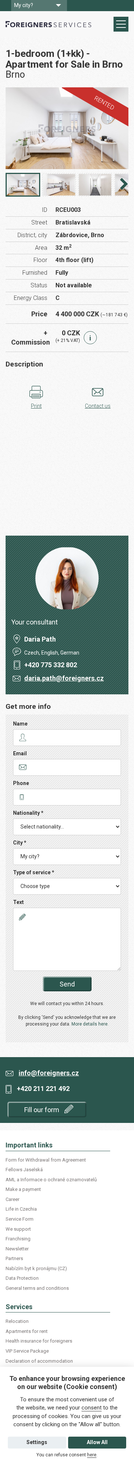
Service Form (20, 1219)
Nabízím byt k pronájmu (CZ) (36, 1268)
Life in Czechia (21, 1209)
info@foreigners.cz (49, 1073)
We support (18, 1229)
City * (19, 843)
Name (20, 724)
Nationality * (28, 813)
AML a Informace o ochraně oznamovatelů (51, 1179)
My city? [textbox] (23, 5)
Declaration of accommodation (39, 1361)
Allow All (97, 1442)
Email (20, 753)
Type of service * (33, 872)
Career (12, 1199)
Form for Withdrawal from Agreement (46, 1160)
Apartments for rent (27, 1331)
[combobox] (39, 5)
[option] (67, 128)
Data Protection (22, 1278)
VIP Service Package (27, 1351)
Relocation (17, 1321)
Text (18, 902)
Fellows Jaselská (24, 1169)
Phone (21, 783)
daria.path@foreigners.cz (64, 678)
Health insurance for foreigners (39, 1341)
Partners (14, 1258)
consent (92, 1407)
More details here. (90, 1024)
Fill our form (42, 1110)
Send (67, 984)
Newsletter (17, 1249)
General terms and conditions (37, 1288)
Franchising (18, 1238)
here (91, 1454)
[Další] (123, 186)
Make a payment (23, 1189)
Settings (36, 1442)
